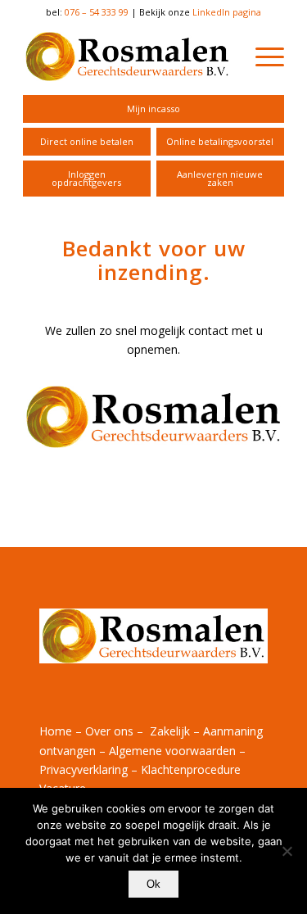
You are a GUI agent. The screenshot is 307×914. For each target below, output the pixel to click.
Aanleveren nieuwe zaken (220, 178)
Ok (153, 884)
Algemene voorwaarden (172, 750)
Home (55, 731)
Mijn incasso (153, 108)
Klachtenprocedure (191, 769)
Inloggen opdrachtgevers (86, 178)
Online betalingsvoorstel (219, 141)
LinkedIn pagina (226, 12)
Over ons (109, 731)
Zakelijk (170, 731)
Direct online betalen (86, 141)
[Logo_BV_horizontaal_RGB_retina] (127, 56)
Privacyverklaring (83, 769)
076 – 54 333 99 (97, 12)
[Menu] (261, 56)
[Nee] (286, 851)
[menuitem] (153, 109)
